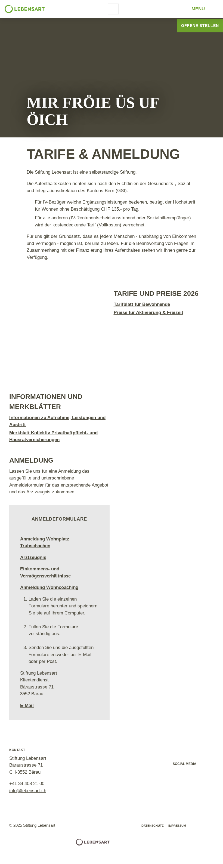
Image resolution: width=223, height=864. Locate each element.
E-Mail (27, 705)
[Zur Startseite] (25, 9)
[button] (178, 774)
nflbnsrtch (28, 790)
